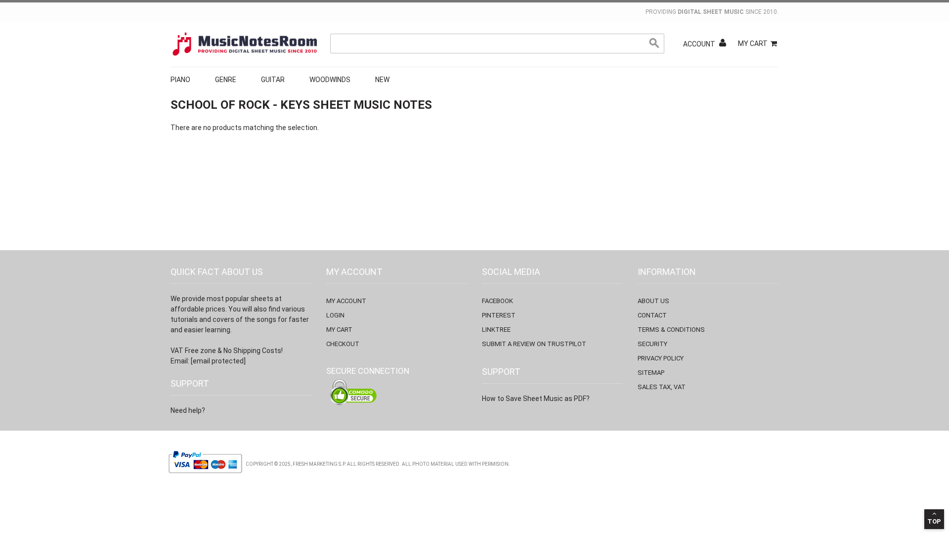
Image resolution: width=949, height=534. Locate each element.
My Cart (753, 43)
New (382, 80)
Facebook (497, 301)
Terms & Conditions (671, 329)
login (335, 315)
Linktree (496, 329)
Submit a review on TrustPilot (534, 344)
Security (652, 344)
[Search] (654, 43)
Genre (225, 80)
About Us (653, 301)
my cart (339, 329)
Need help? (188, 410)
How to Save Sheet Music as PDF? (536, 398)
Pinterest (499, 315)
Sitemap (651, 372)
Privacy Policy (661, 358)
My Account (346, 301)
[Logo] (245, 44)
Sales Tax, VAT (662, 387)
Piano (180, 80)
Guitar (273, 80)
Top (934, 521)
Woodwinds (329, 80)
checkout (342, 344)
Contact (652, 315)
